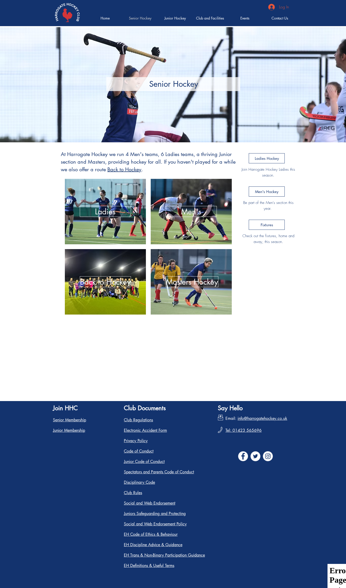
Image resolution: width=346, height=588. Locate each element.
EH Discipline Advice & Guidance (153, 544)
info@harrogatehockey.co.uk (262, 418)
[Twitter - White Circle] (255, 456)
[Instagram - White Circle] (268, 456)
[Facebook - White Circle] (243, 456)
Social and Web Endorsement (149, 503)
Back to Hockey (124, 169)
